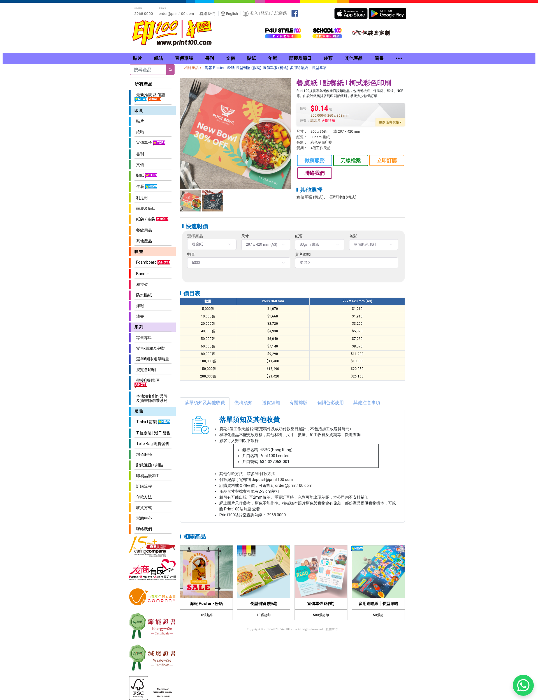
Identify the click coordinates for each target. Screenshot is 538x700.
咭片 (139, 121)
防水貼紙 (143, 295)
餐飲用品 (143, 230)
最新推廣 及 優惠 (149, 95)
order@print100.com (176, 13)
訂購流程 (143, 486)
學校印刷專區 (147, 380)
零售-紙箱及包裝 (149, 348)
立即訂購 (387, 160)
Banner (141, 273)
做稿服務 (315, 160)
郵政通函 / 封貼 (148, 465)
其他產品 (143, 241)
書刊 (139, 154)
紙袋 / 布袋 (145, 219)
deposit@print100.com (272, 479)
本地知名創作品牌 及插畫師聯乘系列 (151, 398)
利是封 (141, 197)
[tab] (205, 403)
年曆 (139, 186)
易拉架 (141, 284)
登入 (254, 13)
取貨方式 (143, 507)
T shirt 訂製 (146, 422)
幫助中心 (143, 518)
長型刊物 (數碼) (248, 68)
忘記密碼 (279, 13)
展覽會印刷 (145, 369)
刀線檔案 (351, 160)
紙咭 (139, 132)
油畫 (139, 316)
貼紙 (139, 175)
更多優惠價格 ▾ (390, 122)
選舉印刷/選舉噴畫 (151, 359)
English (231, 13)
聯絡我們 (207, 13)
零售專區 (143, 337)
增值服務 (143, 454)
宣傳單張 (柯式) (275, 68)
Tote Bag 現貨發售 (151, 443)
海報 (139, 305)
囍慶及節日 (145, 208)
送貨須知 (328, 121)
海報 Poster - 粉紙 (220, 68)
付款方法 (143, 497)
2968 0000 (276, 515)
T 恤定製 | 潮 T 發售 (152, 433)
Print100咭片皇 (237, 509)
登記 (264, 13)
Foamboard (145, 262)
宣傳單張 (143, 142)
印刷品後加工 (147, 475)
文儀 (139, 164)
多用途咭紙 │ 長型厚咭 (308, 68)
